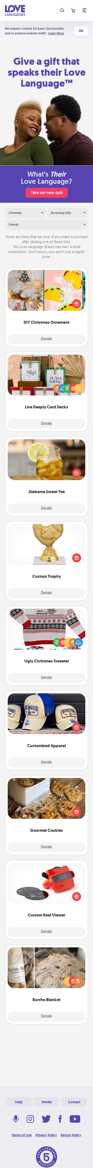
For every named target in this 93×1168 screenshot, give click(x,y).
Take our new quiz (47, 192)
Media (47, 1102)
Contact (74, 1102)
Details (46, 339)
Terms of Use (22, 1135)
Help (19, 1102)
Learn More (56, 33)
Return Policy (71, 1135)
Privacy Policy (46, 1135)
